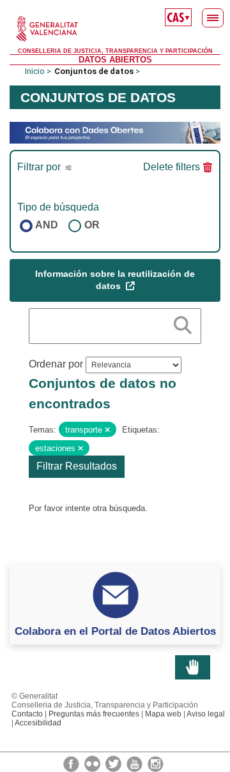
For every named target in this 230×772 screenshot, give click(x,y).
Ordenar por (56, 364)
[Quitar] (107, 430)
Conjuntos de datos (94, 71)
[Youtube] (135, 763)
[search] (183, 322)
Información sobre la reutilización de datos (115, 280)
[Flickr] (93, 763)
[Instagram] (156, 763)
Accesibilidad (38, 722)
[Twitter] (114, 763)
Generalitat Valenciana (115, 28)
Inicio (35, 71)
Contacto (27, 713)
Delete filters (171, 166)
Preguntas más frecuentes (94, 713)
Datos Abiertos (115, 59)
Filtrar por (40, 166)
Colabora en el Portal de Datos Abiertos (115, 631)
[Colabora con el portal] (115, 132)
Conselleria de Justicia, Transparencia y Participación (115, 51)
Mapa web (163, 713)
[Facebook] (72, 763)
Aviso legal (206, 713)
